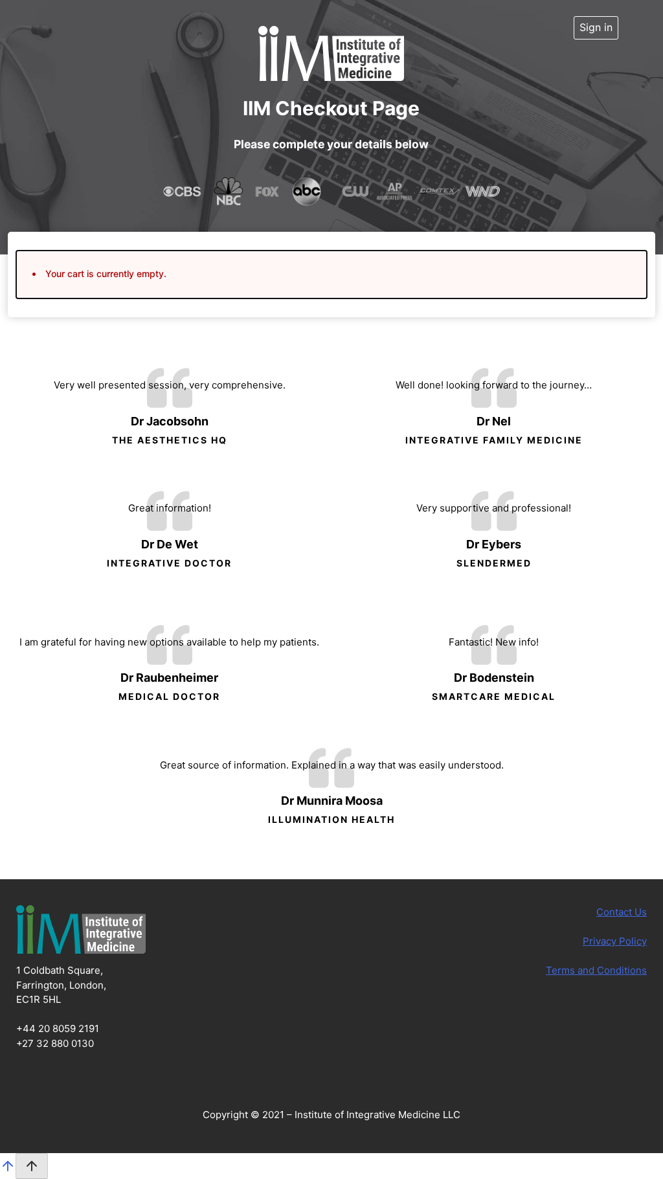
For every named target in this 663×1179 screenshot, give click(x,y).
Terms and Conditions (596, 970)
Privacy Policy (615, 941)
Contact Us (621, 912)
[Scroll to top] (8, 1170)
